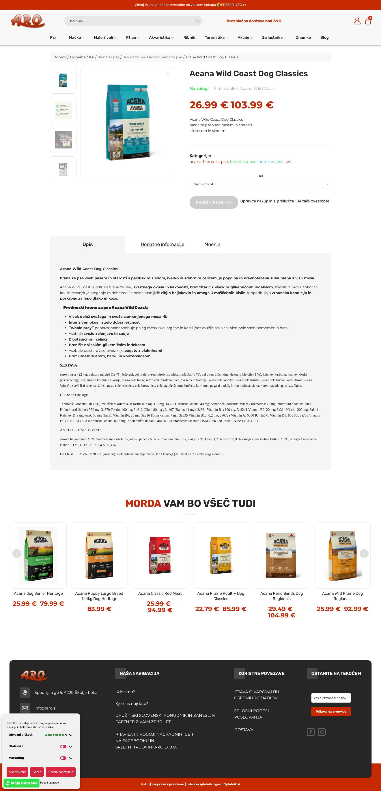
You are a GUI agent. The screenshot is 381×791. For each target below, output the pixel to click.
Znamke (303, 37)
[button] (168, 75)
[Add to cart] (108, 599)
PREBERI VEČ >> (233, 5)
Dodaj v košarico (214, 202)
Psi (53, 37)
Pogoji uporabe (49, 782)
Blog (324, 37)
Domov (60, 57)
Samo (37, 772)
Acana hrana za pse (165, 57)
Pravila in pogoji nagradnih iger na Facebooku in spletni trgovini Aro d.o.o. (154, 741)
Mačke (75, 37)
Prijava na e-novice (331, 711)
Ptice (131, 37)
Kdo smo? (125, 691)
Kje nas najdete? (131, 703)
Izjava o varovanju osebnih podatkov (256, 695)
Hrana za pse (108, 57)
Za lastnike (272, 37)
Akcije (243, 37)
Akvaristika (159, 37)
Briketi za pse (134, 57)
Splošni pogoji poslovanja (251, 714)
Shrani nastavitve (60, 772)
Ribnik (189, 37)
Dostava (243, 729)
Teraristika (215, 37)
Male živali (103, 37)
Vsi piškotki (17, 772)
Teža (260, 175)
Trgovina (77, 57)
